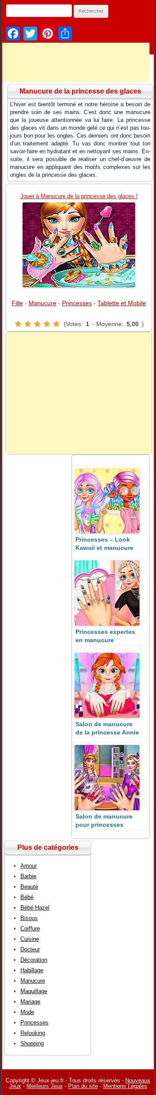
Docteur (30, 949)
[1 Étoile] (18, 324)
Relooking (32, 1033)
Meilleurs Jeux (44, 1086)
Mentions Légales (125, 1086)
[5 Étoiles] (56, 324)
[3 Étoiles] (37, 324)
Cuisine (29, 939)
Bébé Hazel (34, 907)
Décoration (33, 960)
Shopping (32, 1043)
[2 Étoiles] (27, 324)
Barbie (28, 876)
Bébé (26, 897)
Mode (27, 1012)
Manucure (42, 303)
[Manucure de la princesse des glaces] (79, 244)
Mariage (30, 1001)
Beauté (29, 886)
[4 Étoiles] (46, 324)
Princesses (77, 303)
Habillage (31, 970)
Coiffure (30, 928)
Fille (17, 303)
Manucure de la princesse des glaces (80, 91)
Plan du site (83, 1086)
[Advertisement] (79, 393)
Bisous (29, 918)
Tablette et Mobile (122, 303)
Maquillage (33, 991)
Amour (28, 866)
